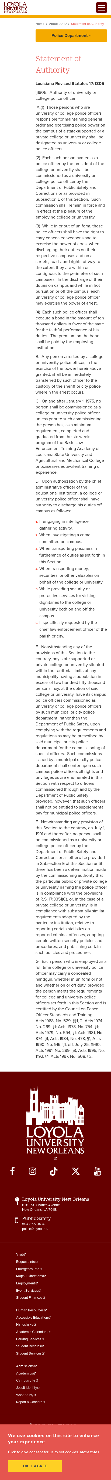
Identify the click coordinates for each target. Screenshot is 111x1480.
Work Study (24, 1395)
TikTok (53, 1171)
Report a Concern (29, 1402)
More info (88, 1452)
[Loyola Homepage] (55, 1122)
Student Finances (29, 1297)
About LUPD (58, 24)
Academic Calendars (31, 1332)
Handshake (24, 1324)
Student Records (28, 1346)
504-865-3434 (33, 1224)
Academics (24, 1373)
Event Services (27, 1290)
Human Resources (30, 1310)
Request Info (25, 1262)
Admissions (25, 1366)
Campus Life (25, 1380)
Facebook (12, 1171)
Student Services (28, 1353)
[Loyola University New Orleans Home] (15, 7)
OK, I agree (35, 1466)
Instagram (32, 1171)
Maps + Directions (29, 1276)
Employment (25, 1283)
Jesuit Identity (26, 1388)
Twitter (75, 1171)
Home (40, 24)
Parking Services (28, 1339)
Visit (19, 1254)
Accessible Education (32, 1317)
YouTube (97, 1171)
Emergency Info (27, 1269)
